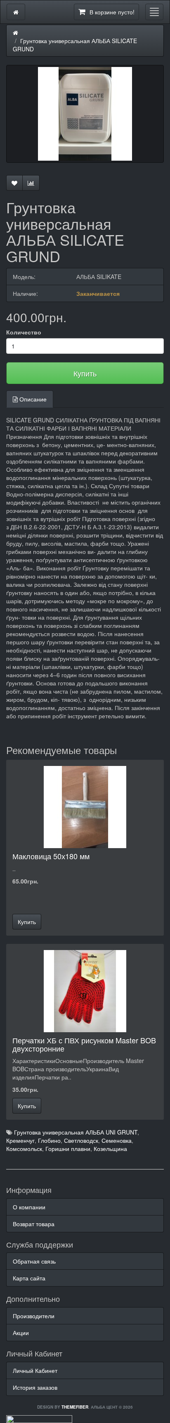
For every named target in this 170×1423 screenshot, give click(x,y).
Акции (21, 1332)
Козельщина (110, 1148)
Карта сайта (29, 1278)
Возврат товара (33, 1224)
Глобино (49, 1140)
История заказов (35, 1387)
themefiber (74, 1407)
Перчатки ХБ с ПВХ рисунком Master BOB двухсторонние (84, 1044)
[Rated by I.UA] (39, 1418)
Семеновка (117, 1140)
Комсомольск (24, 1148)
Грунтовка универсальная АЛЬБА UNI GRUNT (75, 1132)
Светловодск (81, 1140)
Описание (32, 399)
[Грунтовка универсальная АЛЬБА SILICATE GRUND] (85, 114)
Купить (85, 373)
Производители (33, 1316)
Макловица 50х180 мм (51, 856)
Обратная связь (34, 1261)
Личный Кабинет (35, 1370)
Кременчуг (20, 1140)
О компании (29, 1207)
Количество (23, 332)
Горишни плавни (67, 1148)
